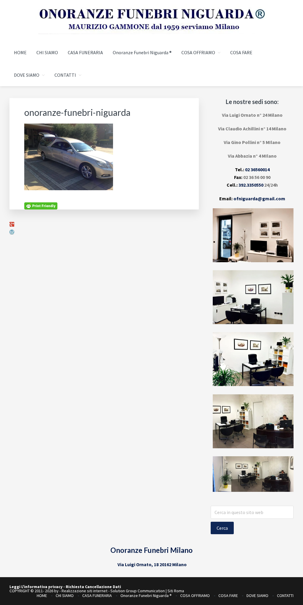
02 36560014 (257, 169)
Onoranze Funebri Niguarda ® (146, 595)
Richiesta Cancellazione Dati (93, 586)
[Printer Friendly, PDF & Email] (40, 205)
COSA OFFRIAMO (195, 595)
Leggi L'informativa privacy (35, 586)
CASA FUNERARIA (97, 595)
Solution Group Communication (137, 590)
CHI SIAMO (65, 595)
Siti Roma (175, 590)
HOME (42, 595)
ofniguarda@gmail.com (259, 198)
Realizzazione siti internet (84, 590)
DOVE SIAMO (257, 595)
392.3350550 (250, 185)
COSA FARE (228, 595)
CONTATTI (285, 595)
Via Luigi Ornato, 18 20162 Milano (152, 564)
